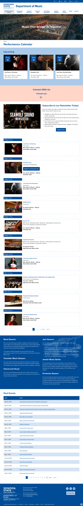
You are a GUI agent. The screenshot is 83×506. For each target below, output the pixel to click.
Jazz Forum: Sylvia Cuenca (30, 258)
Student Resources (29, 11)
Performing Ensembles (47, 11)
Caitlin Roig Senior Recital (26, 413)
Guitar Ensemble (24, 466)
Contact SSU (20, 504)
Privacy (26, 504)
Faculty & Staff (37, 11)
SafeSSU (37, 504)
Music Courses (64, 11)
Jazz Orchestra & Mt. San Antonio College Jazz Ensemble (34, 405)
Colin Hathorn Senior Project (27, 439)
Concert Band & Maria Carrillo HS (28, 432)
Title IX (41, 504)
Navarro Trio (26, 221)
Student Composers (25, 424)
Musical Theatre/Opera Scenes (27, 469)
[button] (81, 504)
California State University (49, 504)
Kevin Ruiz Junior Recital (26, 462)
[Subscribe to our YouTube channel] (74, 488)
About (70, 11)
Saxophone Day (35, 72)
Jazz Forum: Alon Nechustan (64, 72)
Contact (76, 11)
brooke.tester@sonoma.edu (32, 494)
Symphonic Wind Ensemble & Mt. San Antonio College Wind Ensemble (37, 409)
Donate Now (70, 493)
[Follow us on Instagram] (41, 98)
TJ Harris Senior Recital (25, 443)
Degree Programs (56, 11)
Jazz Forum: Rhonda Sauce (30, 314)
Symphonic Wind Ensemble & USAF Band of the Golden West (39, 277)
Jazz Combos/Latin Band (26, 454)
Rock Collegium (23, 451)
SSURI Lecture (27, 202)
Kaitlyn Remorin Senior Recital (27, 458)
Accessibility (31, 504)
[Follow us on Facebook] (70, 488)
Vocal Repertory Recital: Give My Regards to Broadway (33, 402)
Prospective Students (20, 11)
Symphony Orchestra (28, 239)
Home (5, 41)
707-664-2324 (29, 496)
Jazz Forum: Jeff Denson (11, 72)
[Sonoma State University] (9, 6)
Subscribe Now (61, 130)
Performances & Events (9, 11)
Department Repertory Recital (30, 296)
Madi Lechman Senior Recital (27, 420)
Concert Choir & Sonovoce (26, 428)
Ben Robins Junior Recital (26, 417)
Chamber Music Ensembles (26, 447)
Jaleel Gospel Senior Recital (27, 435)
